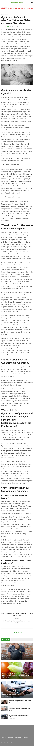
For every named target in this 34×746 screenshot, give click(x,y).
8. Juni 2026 (11, 703)
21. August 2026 (6, 658)
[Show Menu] (2, 2)
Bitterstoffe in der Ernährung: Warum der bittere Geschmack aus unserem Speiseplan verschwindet (16, 674)
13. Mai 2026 (12, 718)
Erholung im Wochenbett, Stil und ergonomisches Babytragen (15, 655)
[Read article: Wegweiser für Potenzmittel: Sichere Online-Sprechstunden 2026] (4, 702)
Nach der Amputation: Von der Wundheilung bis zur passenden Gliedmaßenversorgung (16, 693)
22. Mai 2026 (12, 712)
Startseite (3, 13)
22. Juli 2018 (15, 26)
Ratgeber (25, 737)
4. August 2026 (6, 677)
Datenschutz (18, 737)
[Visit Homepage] (17, 2)
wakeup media (6, 26)
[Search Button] (32, 2)
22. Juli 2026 (5, 696)
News (2, 739)
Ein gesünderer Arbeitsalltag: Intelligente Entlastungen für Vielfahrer (18, 716)
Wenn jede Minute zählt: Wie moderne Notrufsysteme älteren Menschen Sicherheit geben (19, 708)
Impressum (10, 737)
